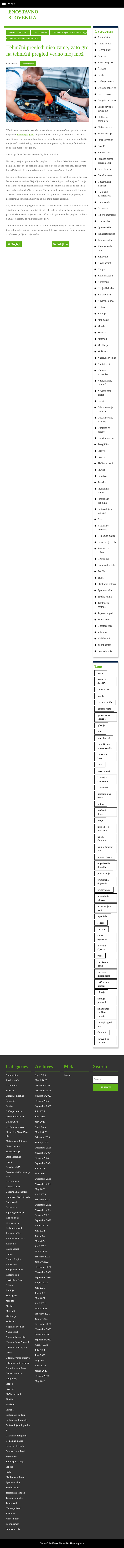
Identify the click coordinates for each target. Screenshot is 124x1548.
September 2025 (43, 1106)
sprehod (102, 929)
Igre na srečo (104, 227)
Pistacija (102, 457)
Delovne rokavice (107, 87)
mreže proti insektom (103, 828)
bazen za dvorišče (102, 681)
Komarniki (103, 282)
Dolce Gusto (104, 94)
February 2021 (42, 1313)
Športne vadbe (105, 590)
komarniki (103, 787)
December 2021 (43, 1267)
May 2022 (40, 1241)
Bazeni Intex (104, 49)
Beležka (102, 56)
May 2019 (40, 1381)
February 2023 (42, 1199)
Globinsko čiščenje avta (104, 194)
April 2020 (40, 1365)
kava (100, 764)
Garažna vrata (105, 175)
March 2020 (41, 1370)
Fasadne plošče (105, 152)
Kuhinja (102, 313)
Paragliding (103, 444)
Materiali (102, 338)
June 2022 (40, 1236)
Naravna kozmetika (103, 372)
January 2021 (42, 1319)
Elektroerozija (105, 133)
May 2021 (40, 1298)
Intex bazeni (104, 738)
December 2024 (43, 1147)
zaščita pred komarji (103, 984)
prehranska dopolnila (103, 882)
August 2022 (41, 1225)
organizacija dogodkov (104, 865)
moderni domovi (102, 812)
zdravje (101, 992)
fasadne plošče (105, 702)
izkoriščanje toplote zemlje (105, 746)
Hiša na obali (104, 221)
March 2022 (41, 1251)
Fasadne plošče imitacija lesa (105, 160)
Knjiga (101, 269)
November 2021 (43, 1272)
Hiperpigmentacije (107, 214)
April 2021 (40, 1303)
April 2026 (40, 1075)
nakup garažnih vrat (105, 849)
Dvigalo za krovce (107, 100)
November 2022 (43, 1210)
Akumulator (104, 37)
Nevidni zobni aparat (105, 392)
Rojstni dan (103, 558)
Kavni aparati (104, 263)
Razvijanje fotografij (103, 527)
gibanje (101, 725)
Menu (11, 4)
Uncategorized (40, 32)
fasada (101, 696)
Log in (67, 1075)
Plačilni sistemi (105, 463)
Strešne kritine (105, 596)
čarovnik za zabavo (103, 1041)
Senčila (101, 571)
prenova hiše (104, 890)
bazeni (101, 673)
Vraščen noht (104, 638)
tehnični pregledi (25, 134)
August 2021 (41, 1282)
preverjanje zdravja (103, 898)
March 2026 (41, 1080)
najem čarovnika (103, 839)
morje (100, 820)
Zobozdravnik (105, 651)
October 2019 (42, 1376)
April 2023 (40, 1194)
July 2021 (40, 1287)
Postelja (102, 482)
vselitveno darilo (103, 964)
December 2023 (43, 1178)
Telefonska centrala (103, 605)
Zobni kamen (104, 644)
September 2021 (43, 1277)
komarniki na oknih (104, 796)
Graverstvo (103, 208)
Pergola (101, 450)
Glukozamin (104, 202)
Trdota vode (104, 619)
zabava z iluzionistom (104, 974)
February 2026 (42, 1085)
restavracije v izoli (104, 908)
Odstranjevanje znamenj (105, 419)
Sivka (100, 577)
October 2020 (42, 1334)
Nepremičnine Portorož (105, 382)
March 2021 (41, 1308)
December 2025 (43, 1090)
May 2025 (40, 1121)
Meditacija (103, 345)
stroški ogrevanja (103, 937)
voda (100, 955)
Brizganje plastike (107, 62)
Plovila (101, 469)
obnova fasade (105, 857)
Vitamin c (103, 632)
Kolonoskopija (105, 275)
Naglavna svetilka (107, 357)
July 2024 (40, 1168)
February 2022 (42, 1256)
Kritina (101, 307)
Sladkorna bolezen (107, 584)
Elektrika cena (105, 127)
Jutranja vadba (105, 240)
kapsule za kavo (103, 756)
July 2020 (40, 1350)
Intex (100, 731)
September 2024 (43, 1163)
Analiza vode (104, 43)
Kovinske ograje (106, 300)
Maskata (102, 332)
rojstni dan (103, 916)
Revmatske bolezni (103, 550)
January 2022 (42, 1262)
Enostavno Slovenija (18, 32)
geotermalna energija (104, 717)
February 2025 (42, 1137)
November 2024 (43, 1153)
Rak (100, 519)
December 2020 (43, 1324)
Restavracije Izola (107, 542)
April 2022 (40, 1246)
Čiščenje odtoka (106, 81)
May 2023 (40, 1189)
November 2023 (43, 1184)
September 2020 (43, 1339)
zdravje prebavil (102, 1000)
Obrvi (101, 401)
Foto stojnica (104, 169)
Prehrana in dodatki (103, 490)
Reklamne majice (106, 535)
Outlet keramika (106, 438)
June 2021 (40, 1293)
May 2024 (40, 1173)
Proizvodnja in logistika (105, 511)
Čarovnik (102, 68)
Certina (101, 75)
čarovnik (102, 1032)
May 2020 (40, 1360)
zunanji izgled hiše (105, 1024)
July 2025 (40, 1111)
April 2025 (40, 1127)
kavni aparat (104, 771)
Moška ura (103, 351)
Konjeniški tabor (106, 288)
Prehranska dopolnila (103, 500)
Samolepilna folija (107, 565)
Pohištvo (102, 476)
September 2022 (43, 1220)
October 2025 (42, 1101)
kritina (101, 804)
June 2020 (40, 1355)
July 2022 (40, 1230)
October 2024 (42, 1158)
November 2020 (43, 1329)
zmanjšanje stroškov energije (103, 1012)
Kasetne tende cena (105, 248)
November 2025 (43, 1095)
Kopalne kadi (104, 294)
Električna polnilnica (103, 119)
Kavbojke (103, 256)
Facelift (101, 146)
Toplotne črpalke (106, 613)
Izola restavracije (106, 233)
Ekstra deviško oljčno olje (105, 108)
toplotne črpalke (102, 947)
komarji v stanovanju (103, 779)
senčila (101, 922)
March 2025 (41, 1132)
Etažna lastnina (105, 139)
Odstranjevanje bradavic (105, 409)
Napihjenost (104, 364)
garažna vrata (104, 708)
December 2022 (43, 1204)
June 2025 (40, 1116)
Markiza (102, 326)
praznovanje (104, 873)
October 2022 (42, 1215)
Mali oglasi (103, 319)
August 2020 (41, 1345)
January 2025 (42, 1142)
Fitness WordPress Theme (53, 1543)
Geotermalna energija (104, 183)
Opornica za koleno (104, 429)
